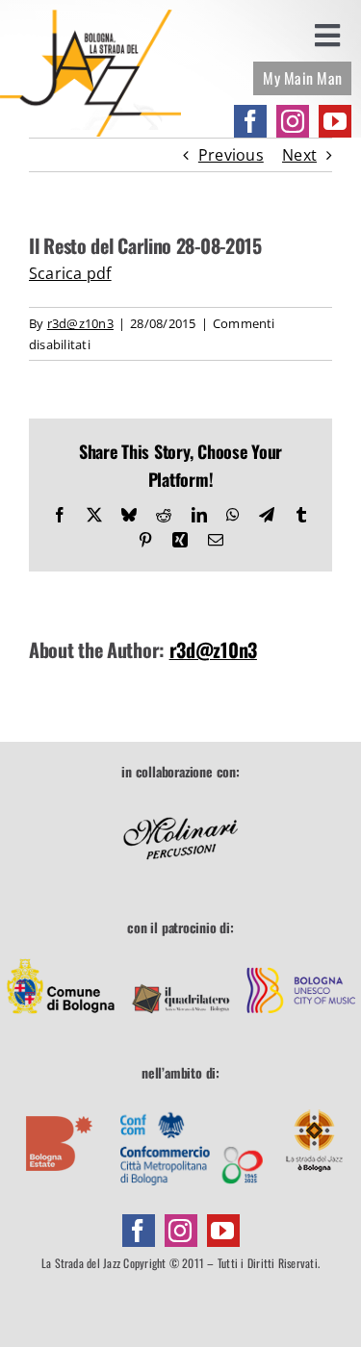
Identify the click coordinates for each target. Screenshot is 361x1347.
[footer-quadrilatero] (181, 956)
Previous (231, 154)
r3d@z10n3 (80, 323)
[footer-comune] (60, 956)
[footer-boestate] (59, 1100)
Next (299, 154)
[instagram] (292, 121)
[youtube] (335, 121)
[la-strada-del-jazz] (90, 17)
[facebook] (250, 121)
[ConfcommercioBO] (191, 1100)
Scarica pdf (70, 273)
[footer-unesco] (301, 956)
